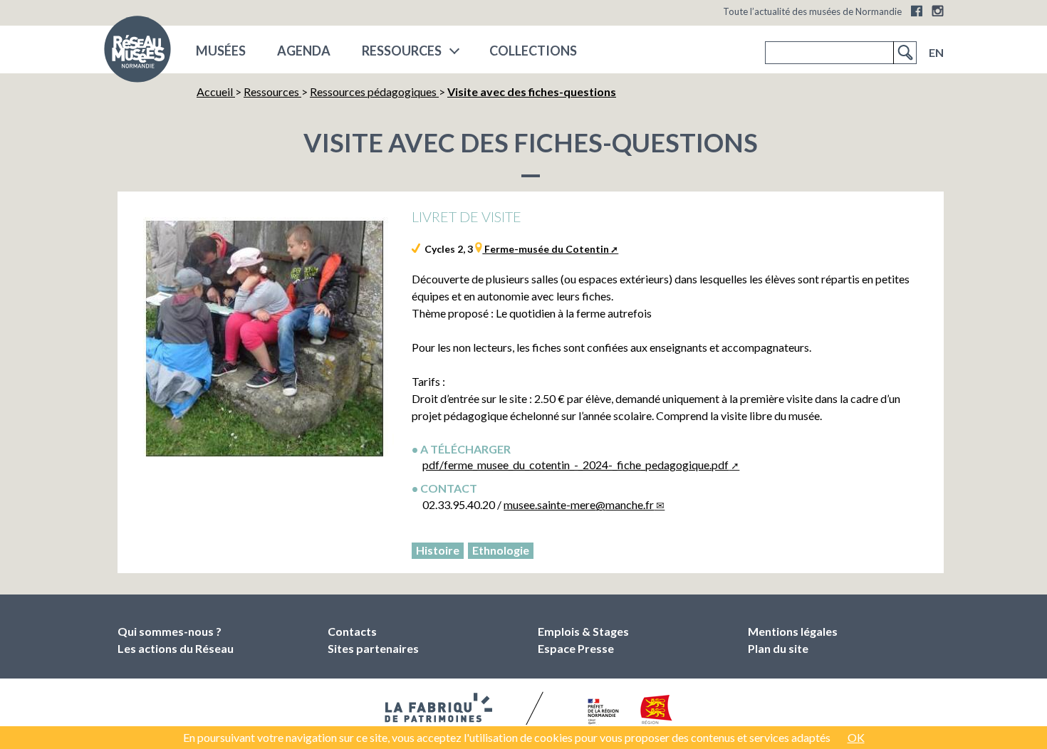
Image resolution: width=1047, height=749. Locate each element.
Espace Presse (576, 648)
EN (936, 52)
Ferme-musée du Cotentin (545, 249)
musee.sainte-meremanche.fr (579, 504)
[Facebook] (916, 10)
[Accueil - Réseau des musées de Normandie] (137, 53)
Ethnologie (500, 550)
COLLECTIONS (533, 50)
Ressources (402, 50)
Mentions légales (793, 631)
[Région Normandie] (656, 712)
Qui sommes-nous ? (170, 631)
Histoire (437, 550)
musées (221, 50)
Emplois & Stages (583, 631)
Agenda (303, 50)
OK (856, 737)
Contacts (352, 631)
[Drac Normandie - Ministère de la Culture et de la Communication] (601, 712)
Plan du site (778, 648)
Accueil (216, 91)
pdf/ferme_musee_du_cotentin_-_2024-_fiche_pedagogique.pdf (575, 464)
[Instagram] (938, 10)
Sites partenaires (373, 648)
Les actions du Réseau (176, 648)
